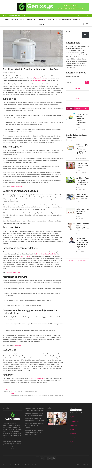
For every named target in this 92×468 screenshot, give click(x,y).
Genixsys (5, 464)
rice (44, 317)
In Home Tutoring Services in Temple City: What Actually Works (34, 419)
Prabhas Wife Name (16, 186)
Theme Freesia (18, 464)
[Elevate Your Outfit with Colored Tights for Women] (70, 224)
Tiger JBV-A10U (25, 256)
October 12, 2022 (81, 129)
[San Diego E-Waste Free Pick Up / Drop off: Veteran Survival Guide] (70, 178)
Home (7, 19)
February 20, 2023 (81, 158)
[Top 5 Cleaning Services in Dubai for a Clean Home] (70, 194)
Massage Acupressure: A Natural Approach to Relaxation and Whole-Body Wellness (76, 65)
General (30, 19)
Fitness (75, 19)
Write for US (21, 15)
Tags (85, 108)
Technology (51, 19)
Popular (70, 108)
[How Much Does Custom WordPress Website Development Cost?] (70, 114)
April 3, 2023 (12, 72)
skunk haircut (17, 345)
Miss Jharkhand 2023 (13, 272)
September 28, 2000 (76, 140)
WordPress (25, 464)
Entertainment (64, 19)
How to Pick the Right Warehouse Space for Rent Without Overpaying (34, 425)
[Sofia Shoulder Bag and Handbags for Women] (70, 209)
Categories (73, 408)
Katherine (79, 187)
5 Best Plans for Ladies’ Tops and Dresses (82, 165)
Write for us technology (38, 378)
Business (14, 19)
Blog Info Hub (73, 442)
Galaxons (72, 437)
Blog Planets (73, 417)
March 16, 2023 (80, 203)
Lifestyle (40, 19)
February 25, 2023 (81, 172)
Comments (77, 108)
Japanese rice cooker (40, 78)
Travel (41, 24)
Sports (22, 19)
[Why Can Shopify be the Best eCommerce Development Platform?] (70, 145)
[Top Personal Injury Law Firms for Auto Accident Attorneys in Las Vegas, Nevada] (70, 238)
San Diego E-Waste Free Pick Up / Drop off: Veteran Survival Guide (82, 181)
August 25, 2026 (81, 189)
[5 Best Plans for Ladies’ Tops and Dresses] (70, 163)
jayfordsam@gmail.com (10, 15)
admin (5, 72)
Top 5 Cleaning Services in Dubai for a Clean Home (82, 197)
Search (68, 31)
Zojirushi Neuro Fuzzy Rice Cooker (46, 254)
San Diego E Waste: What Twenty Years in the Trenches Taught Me (34, 414)
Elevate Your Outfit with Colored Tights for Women (82, 226)
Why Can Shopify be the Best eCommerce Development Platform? (82, 149)
